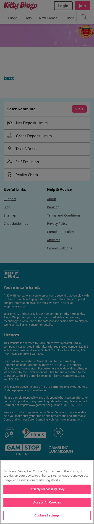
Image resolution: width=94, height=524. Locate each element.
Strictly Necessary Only (47, 489)
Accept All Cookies (47, 502)
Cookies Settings (46, 515)
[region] (47, 492)
